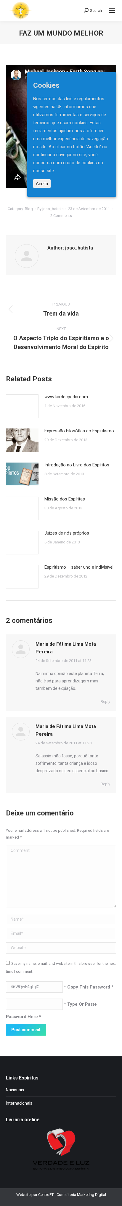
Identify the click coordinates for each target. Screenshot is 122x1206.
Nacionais (15, 1089)
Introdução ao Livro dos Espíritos (76, 465)
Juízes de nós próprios (66, 533)
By (50, 209)
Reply (105, 701)
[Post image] (22, 406)
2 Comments (61, 215)
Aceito (42, 183)
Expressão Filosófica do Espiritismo (79, 431)
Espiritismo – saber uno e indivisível (78, 567)
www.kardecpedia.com (66, 396)
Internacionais (19, 1103)
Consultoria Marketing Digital (81, 1194)
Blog (29, 209)
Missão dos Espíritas (64, 499)
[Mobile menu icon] (112, 10)
